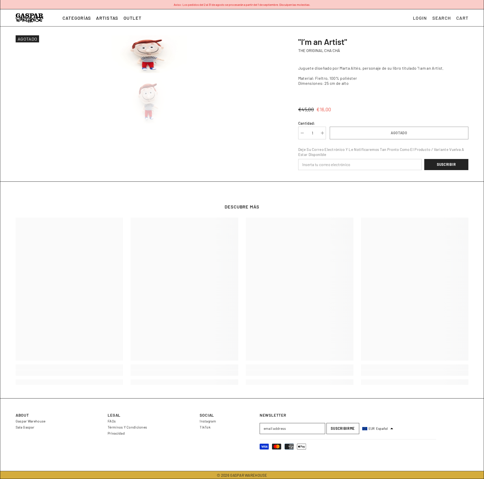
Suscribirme (343, 428)
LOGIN (420, 18)
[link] (69, 373)
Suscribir (446, 164)
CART (462, 18)
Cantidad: (306, 123)
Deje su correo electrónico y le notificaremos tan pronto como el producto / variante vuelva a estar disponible (381, 152)
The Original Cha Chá (319, 50)
